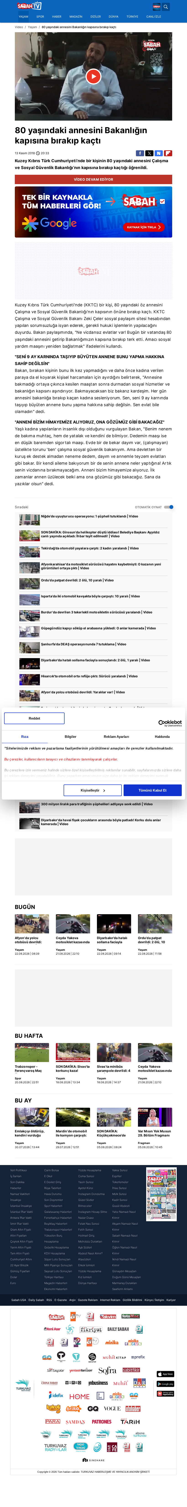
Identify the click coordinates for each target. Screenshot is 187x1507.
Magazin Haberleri (55, 1283)
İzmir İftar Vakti (19, 1223)
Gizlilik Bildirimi (132, 1300)
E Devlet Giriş (52, 1182)
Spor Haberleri (53, 1206)
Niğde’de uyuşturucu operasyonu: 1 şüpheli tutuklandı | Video (89, 516)
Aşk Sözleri (85, 1247)
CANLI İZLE (153, 16)
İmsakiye (15, 1200)
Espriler (117, 1176)
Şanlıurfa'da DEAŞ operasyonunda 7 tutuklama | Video (83, 644)
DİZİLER (96, 16)
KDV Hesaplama (54, 1253)
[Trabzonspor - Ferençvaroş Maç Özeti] (32, 1052)
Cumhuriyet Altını (21, 1259)
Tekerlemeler (120, 1182)
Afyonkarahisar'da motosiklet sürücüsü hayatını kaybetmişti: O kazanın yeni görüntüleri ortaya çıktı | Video (101, 566)
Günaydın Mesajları (124, 1271)
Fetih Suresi (85, 1229)
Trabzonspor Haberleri (58, 1229)
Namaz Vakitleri (20, 1194)
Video (19, 27)
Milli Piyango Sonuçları (58, 1265)
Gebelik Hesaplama (56, 1247)
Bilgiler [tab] (70, 737)
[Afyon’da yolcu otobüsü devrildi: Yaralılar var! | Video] (32, 923)
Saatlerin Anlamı (122, 1289)
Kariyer (171, 1300)
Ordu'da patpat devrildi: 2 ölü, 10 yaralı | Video (77, 580)
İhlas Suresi (119, 1188)
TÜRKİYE (132, 16)
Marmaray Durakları (124, 1283)
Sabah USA (18, 1300)
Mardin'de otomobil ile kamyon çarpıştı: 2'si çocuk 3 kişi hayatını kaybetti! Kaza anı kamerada (71, 1133)
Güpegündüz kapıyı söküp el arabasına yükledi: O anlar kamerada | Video (98, 628)
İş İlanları (15, 1176)
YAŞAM (23, 16)
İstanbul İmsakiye (21, 1206)
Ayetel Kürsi (85, 1188)
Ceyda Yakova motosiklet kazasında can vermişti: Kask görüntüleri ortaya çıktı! (73, 940)
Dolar (13, 1277)
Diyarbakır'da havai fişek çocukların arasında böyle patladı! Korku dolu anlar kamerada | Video (101, 822)
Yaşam (32, 27)
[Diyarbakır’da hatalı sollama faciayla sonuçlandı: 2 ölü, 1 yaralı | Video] (114, 923)
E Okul (48, 1176)
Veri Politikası (18, 1170)
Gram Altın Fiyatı (20, 1229)
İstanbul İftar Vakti (21, 1211)
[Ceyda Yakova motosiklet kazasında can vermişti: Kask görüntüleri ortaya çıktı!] (73, 923)
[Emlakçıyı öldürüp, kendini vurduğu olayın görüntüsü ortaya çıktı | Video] (32, 1117)
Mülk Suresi (119, 1194)
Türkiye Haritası (54, 1277)
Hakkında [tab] (162, 737)
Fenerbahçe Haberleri (58, 1217)
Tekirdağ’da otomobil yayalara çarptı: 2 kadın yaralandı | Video (90, 548)
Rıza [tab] (24, 737)
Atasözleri (84, 1259)
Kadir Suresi (119, 1200)
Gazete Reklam (88, 1300)
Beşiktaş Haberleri (55, 1223)
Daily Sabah (36, 1300)
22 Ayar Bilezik (19, 1265)
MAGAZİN (76, 16)
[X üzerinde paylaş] (149, 153)
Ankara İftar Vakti (21, 1217)
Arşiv (72, 1300)
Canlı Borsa (51, 1170)
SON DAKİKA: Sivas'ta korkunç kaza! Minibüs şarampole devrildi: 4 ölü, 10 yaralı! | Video (73, 1069)
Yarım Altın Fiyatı (20, 1247)
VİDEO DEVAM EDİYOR (93, 179)
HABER (56, 16)
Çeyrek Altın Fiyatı (21, 1241)
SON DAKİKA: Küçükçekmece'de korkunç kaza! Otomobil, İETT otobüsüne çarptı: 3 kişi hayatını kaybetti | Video (113, 1133)
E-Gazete (61, 1300)
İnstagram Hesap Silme (92, 1211)
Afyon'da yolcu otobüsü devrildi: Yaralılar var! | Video (83, 692)
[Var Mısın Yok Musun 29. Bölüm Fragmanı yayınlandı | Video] (155, 1117)
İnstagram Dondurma (91, 1194)
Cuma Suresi (86, 1176)
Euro (13, 1283)
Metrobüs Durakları (90, 1241)
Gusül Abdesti (121, 1206)
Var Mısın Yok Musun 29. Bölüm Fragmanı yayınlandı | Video (154, 1133)
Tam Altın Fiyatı (19, 1253)
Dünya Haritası (87, 1283)
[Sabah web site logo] (157, 7)
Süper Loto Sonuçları (57, 1259)
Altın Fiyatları (18, 1235)
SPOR (40, 16)
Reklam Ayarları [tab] (116, 737)
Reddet (34, 718)
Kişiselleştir (90, 790)
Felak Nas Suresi (88, 1223)
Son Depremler (53, 1200)
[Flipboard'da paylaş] (168, 153)
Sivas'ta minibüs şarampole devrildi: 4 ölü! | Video (113, 1069)
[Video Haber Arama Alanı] (166, 7)
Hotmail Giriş (86, 1235)
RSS (49, 1300)
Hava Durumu (53, 1194)
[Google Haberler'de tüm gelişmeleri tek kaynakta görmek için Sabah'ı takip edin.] (93, 214)
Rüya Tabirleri (52, 1188)
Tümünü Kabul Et (152, 790)
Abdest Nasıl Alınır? (90, 1253)
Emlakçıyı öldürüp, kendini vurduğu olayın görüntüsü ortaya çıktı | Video (29, 1133)
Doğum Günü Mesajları (126, 1277)
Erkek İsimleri (86, 1265)
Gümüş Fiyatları (20, 1271)
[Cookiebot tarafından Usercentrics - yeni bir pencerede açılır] (162, 723)
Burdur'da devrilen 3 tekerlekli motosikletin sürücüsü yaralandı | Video (96, 612)
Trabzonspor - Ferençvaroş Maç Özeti (28, 1069)
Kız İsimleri (85, 1277)
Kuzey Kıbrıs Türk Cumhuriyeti (46, 160)
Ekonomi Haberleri (55, 1289)
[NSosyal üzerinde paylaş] (159, 153)
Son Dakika (17, 1182)
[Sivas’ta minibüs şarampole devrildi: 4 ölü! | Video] (114, 1052)
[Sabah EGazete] (161, 1229)
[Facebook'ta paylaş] (140, 153)
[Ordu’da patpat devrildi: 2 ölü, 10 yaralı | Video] (155, 923)
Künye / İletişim (154, 1300)
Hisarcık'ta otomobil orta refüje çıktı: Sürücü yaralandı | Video (89, 676)
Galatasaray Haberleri (58, 1211)
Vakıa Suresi (119, 1170)
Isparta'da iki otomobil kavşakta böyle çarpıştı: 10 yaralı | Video (90, 596)
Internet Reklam (110, 1300)
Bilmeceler (85, 1206)
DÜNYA (113, 16)
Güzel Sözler (86, 1200)
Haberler (15, 1188)
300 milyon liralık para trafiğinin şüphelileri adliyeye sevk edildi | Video (97, 804)
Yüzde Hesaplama (89, 1170)
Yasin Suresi (86, 1182)
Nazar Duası (86, 1217)
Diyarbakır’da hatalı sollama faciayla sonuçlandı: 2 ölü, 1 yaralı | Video (95, 660)
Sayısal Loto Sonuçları (58, 1271)
